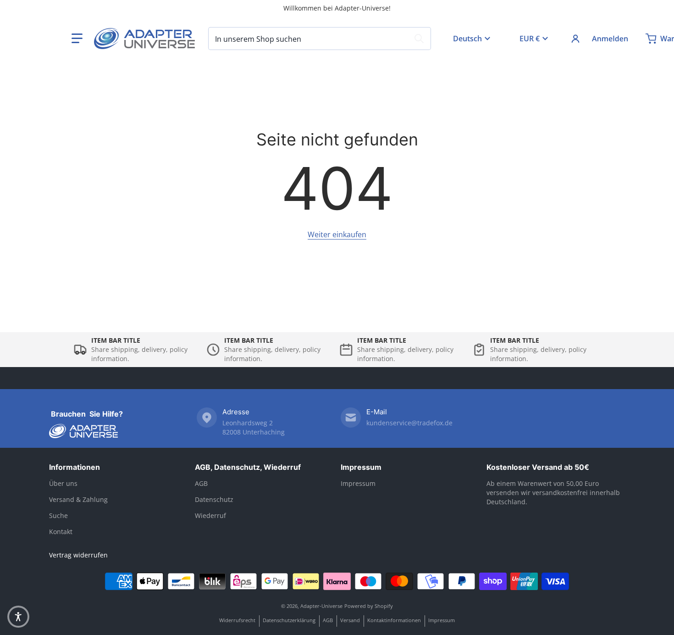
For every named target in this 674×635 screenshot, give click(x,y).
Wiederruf (210, 515)
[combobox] (320, 38)
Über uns (63, 483)
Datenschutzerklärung (289, 620)
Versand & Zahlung (78, 499)
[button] (77, 38)
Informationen (74, 467)
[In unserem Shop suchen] (419, 38)
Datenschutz (214, 499)
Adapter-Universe (321, 605)
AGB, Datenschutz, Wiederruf (248, 467)
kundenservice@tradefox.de (409, 422)
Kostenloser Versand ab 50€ (537, 467)
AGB (201, 483)
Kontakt (60, 531)
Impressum (361, 467)
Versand (350, 620)
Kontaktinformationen (394, 620)
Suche (58, 515)
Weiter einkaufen (337, 234)
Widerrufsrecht (237, 620)
